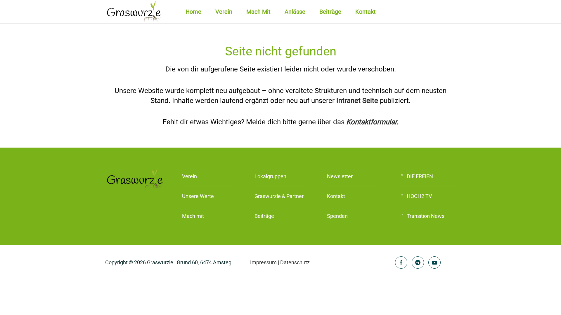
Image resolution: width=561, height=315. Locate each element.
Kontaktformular (371, 122)
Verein (189, 176)
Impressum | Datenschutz (280, 262)
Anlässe (295, 11)
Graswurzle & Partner (279, 196)
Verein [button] (223, 11)
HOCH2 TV (419, 196)
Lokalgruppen (270, 176)
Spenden (337, 216)
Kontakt (365, 11)
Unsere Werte (198, 196)
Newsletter (340, 176)
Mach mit (258, 11)
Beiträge (330, 11)
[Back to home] (134, 11)
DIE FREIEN (420, 176)
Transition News (425, 216)
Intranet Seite (357, 101)
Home (193, 11)
